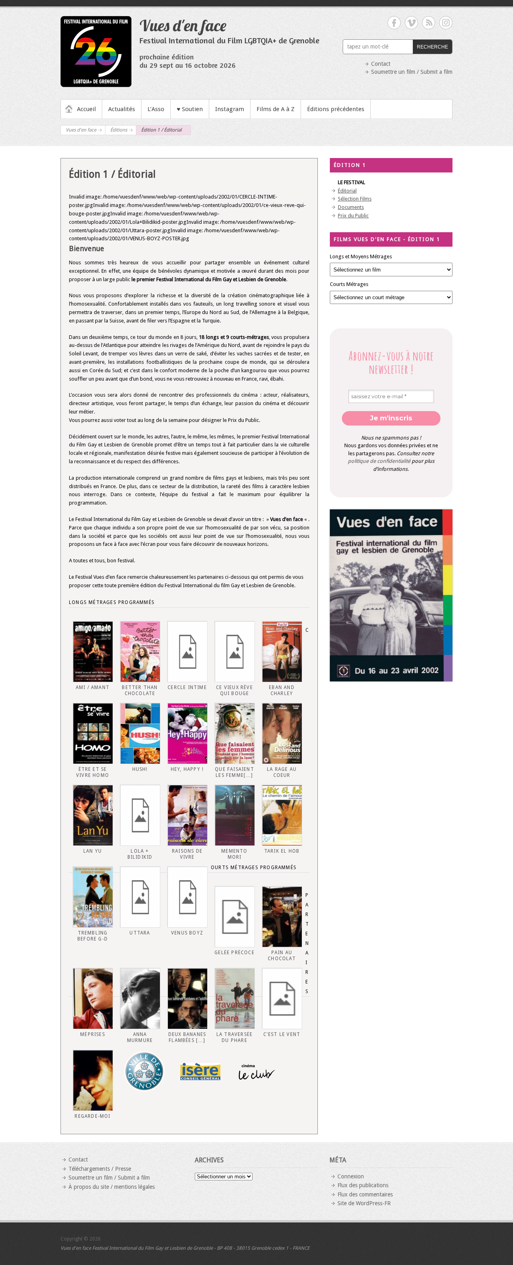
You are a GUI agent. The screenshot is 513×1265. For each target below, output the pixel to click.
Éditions (118, 130)
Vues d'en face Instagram (445, 22)
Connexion (350, 1176)
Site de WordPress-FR (364, 1203)
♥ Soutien (190, 109)
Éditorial (347, 191)
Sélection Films (355, 199)
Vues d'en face (182, 25)
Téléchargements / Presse (100, 1169)
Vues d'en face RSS (428, 22)
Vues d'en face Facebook (394, 22)
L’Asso (155, 109)
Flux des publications (362, 1185)
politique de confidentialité (379, 461)
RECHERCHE (432, 47)
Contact (380, 64)
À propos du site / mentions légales (112, 1187)
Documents (351, 207)
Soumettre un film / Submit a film (411, 72)
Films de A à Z (275, 109)
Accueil (86, 109)
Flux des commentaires (365, 1194)
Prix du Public (353, 216)
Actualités (121, 109)
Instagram (229, 109)
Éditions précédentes (335, 109)
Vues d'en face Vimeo (411, 22)
